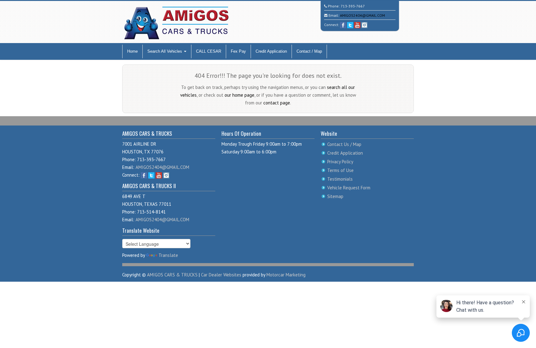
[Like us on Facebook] (343, 24)
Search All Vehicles (165, 51)
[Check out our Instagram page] (364, 24)
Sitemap (335, 196)
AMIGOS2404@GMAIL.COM (362, 15)
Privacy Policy (340, 162)
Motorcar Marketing (286, 275)
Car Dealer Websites (221, 275)
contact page (276, 103)
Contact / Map (309, 51)
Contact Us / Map (344, 144)
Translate (168, 255)
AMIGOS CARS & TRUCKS (172, 275)
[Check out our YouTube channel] (357, 24)
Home (132, 51)
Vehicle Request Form (348, 188)
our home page (239, 95)
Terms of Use (340, 170)
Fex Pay (238, 51)
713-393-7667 (353, 6)
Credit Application (271, 51)
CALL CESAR (208, 51)
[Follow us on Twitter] (350, 24)
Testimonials (340, 179)
